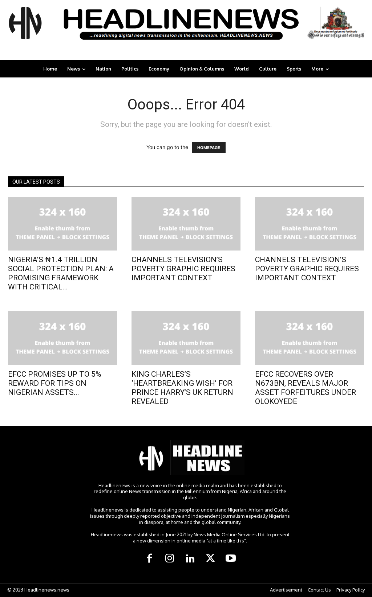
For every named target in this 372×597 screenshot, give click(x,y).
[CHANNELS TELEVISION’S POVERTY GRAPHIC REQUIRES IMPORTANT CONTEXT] (186, 224)
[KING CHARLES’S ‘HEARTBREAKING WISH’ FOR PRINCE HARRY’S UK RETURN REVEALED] (186, 338)
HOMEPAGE (208, 147)
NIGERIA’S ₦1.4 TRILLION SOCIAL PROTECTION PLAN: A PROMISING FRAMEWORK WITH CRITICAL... (61, 273)
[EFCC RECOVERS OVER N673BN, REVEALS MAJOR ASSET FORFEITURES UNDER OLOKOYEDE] (309, 338)
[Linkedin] (190, 559)
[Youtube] (231, 559)
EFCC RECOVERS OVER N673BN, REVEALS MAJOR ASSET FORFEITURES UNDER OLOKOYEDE (305, 388)
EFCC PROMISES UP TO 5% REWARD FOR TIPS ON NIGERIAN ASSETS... (54, 383)
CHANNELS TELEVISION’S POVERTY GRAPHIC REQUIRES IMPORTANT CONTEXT (183, 268)
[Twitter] (210, 559)
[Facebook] (149, 559)
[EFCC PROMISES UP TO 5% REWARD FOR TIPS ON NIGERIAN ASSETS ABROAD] (62, 338)
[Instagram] (169, 559)
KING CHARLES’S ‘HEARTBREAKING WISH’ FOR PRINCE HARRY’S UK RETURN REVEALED (182, 388)
